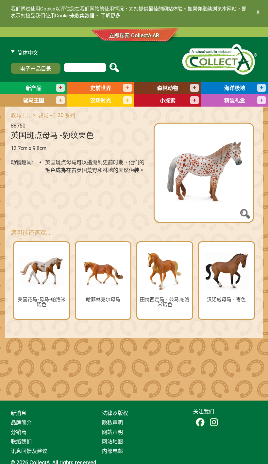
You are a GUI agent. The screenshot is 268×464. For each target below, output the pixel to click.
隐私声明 (112, 423)
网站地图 (112, 441)
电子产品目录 (35, 69)
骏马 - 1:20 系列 (56, 115)
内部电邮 (112, 451)
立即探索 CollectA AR (134, 35)
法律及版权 (115, 413)
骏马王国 (21, 115)
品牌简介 (21, 423)
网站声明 (112, 432)
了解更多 (110, 16)
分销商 (18, 432)
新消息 (18, 413)
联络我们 (21, 441)
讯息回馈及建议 (29, 451)
